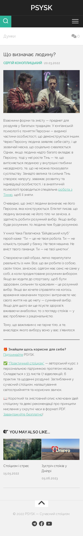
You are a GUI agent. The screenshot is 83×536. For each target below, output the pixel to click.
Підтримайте (13, 355)
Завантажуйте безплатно (22, 414)
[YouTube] (48, 523)
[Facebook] (41, 523)
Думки (9, 36)
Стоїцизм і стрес (16, 466)
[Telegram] (34, 523)
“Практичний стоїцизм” (26, 363)
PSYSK (41, 8)
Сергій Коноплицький (22, 63)
